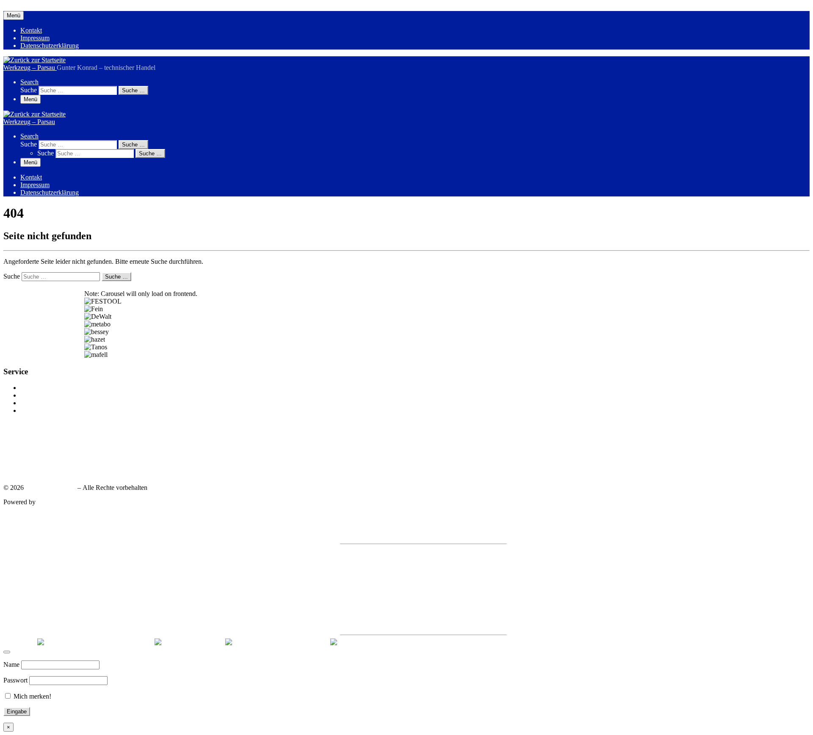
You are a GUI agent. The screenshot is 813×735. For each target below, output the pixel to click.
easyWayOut (54, 502)
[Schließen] (6, 652)
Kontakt (31, 387)
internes (30, 410)
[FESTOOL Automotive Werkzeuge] (276, 642)
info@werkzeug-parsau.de (45, 460)
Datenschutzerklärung (49, 402)
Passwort (15, 680)
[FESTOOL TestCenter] (188, 642)
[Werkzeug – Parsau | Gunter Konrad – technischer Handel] (34, 60)
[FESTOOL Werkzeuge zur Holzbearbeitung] (94, 642)
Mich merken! (31, 696)
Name (11, 664)
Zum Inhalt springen (30, 7)
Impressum (35, 395)
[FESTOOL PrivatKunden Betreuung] (383, 642)
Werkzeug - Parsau (50, 487)
